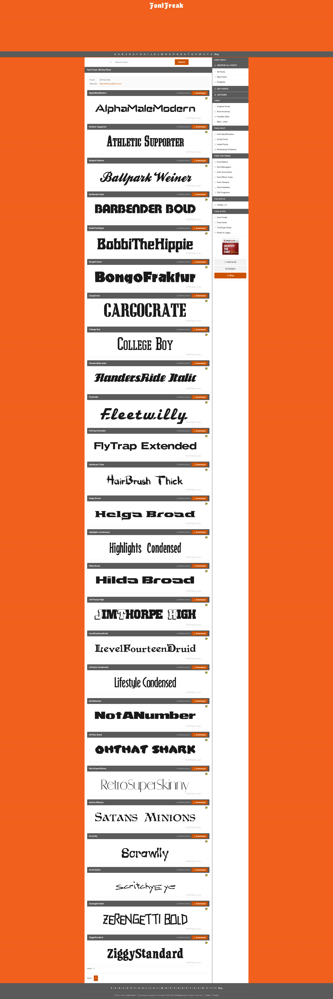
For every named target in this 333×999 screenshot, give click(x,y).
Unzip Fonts (222, 139)
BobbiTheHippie (96, 228)
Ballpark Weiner (96, 160)
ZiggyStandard (96, 937)
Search (181, 62)
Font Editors (222, 162)
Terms (207, 995)
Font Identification (225, 134)
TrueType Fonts (224, 227)
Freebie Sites (223, 116)
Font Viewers (223, 182)
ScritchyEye (95, 870)
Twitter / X (222, 205)
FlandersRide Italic (98, 363)
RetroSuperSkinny (97, 768)
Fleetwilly (93, 397)
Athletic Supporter (98, 127)
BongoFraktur (95, 262)
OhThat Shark (95, 734)
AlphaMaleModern (97, 93)
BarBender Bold (96, 194)
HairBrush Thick (96, 464)
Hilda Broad (94, 566)
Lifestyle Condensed (98, 667)
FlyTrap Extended (97, 430)
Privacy (216, 995)
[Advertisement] (166, 32)
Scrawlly (93, 836)
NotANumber (95, 701)
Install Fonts (222, 144)
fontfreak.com (180, 995)
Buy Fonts (222, 89)
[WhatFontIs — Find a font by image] (230, 254)
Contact (231, 268)
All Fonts (221, 72)
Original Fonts (223, 106)
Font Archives (223, 111)
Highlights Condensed (99, 532)
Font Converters (224, 172)
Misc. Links (222, 121)
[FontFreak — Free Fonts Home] (166, 6)
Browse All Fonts (227, 65)
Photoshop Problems (226, 149)
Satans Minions (96, 802)
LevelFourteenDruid (98, 633)
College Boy (94, 329)
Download (201, 93)
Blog (216, 54)
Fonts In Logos (223, 232)
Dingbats (221, 82)
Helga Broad (95, 498)
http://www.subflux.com (110, 83)
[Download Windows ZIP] (206, 98)
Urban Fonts (131, 995)
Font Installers (223, 187)
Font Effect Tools (225, 177)
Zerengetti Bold (96, 903)
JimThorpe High (96, 599)
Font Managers (224, 167)
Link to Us (231, 262)
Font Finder (222, 217)
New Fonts (222, 77)
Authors (222, 95)
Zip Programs (223, 192)
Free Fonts (222, 222)
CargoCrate (94, 295)
